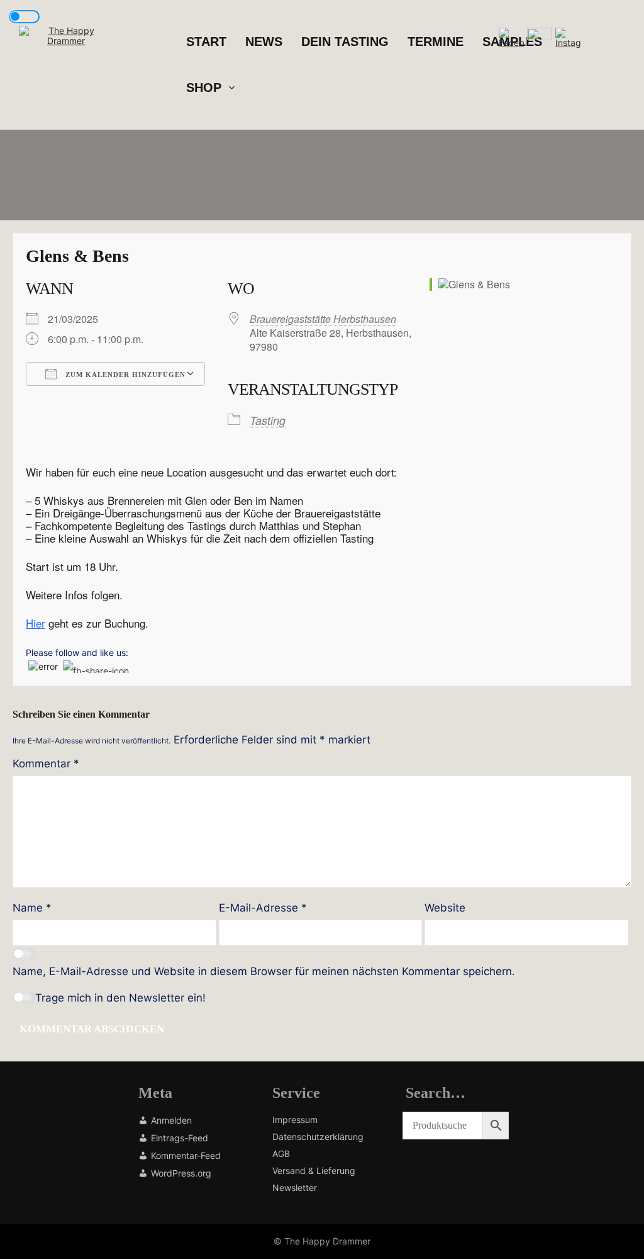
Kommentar (46, 763)
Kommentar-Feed (186, 1156)
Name (32, 907)
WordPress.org (181, 1173)
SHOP (203, 87)
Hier (35, 623)
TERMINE (436, 41)
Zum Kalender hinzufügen (124, 374)
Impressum (295, 1120)
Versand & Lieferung (313, 1171)
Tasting (268, 420)
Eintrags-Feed (179, 1138)
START (206, 41)
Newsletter (294, 1188)
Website (445, 907)
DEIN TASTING (345, 41)
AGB (281, 1154)
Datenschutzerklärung (318, 1137)
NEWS (263, 41)
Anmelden (171, 1120)
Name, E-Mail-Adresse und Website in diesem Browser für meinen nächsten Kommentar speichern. (264, 971)
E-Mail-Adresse (263, 907)
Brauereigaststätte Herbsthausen (323, 319)
